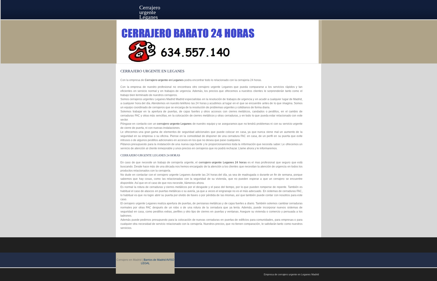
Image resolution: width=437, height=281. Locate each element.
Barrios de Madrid (155, 259)
